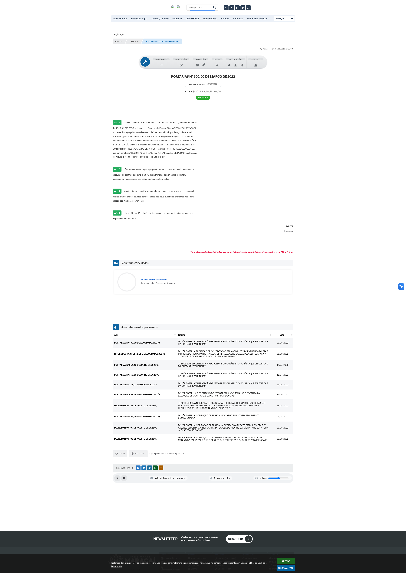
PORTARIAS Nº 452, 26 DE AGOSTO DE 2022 (136, 394)
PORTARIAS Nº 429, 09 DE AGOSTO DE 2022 (136, 416)
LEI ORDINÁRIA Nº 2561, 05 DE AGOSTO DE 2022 (138, 354)
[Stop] (124, 478)
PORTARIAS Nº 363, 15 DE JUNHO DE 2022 (135, 374)
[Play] (117, 478)
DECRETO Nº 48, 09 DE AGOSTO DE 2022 (134, 427)
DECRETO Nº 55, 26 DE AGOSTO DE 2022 (134, 405)
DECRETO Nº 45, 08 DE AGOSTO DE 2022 (134, 439)
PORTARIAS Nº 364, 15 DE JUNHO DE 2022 (135, 365)
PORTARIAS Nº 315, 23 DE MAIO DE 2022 (134, 384)
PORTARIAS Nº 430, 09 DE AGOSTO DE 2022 (136, 342)
